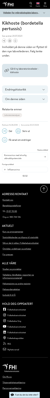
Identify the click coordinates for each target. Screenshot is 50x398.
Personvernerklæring (12, 388)
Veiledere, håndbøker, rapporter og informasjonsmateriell (18, 276)
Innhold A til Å (9, 295)
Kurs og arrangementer (13, 231)
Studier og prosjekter (12, 269)
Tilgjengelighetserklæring (14, 382)
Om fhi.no (7, 376)
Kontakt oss (8, 199)
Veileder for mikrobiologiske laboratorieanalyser (21, 12)
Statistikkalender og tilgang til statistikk (20, 237)
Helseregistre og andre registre (16, 283)
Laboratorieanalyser (12, 115)
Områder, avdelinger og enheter (17, 248)
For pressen (8, 254)
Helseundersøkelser (11, 289)
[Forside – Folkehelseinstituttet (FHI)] (8, 4)
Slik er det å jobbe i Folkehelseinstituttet (21, 243)
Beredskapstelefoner (12, 205)
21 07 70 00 (11, 211)
